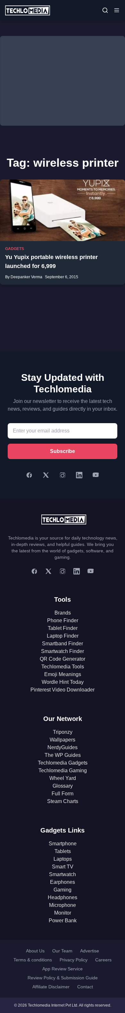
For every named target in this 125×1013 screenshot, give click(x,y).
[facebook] (34, 571)
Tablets (62, 851)
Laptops (63, 859)
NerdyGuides (62, 747)
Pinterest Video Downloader (62, 689)
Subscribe (62, 451)
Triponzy (62, 732)
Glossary (63, 786)
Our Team (62, 950)
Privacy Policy (74, 959)
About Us (35, 950)
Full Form (62, 793)
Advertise (89, 950)
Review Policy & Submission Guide (63, 977)
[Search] (105, 10)
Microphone (62, 905)
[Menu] (116, 10)
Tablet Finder (63, 628)
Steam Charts (62, 801)
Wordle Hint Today (63, 682)
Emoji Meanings (62, 674)
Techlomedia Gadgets (63, 763)
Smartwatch (62, 874)
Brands (62, 612)
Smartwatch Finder (62, 651)
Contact (85, 986)
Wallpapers (62, 739)
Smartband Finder (62, 643)
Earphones (62, 882)
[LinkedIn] (79, 475)
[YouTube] (96, 475)
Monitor (62, 913)
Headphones (62, 897)
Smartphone (63, 843)
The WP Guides (63, 755)
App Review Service (62, 968)
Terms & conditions (32, 959)
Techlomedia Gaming (62, 770)
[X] (46, 475)
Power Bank (63, 920)
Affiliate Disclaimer (51, 986)
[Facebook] (29, 475)
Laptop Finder (63, 636)
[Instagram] (62, 475)
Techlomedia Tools (62, 666)
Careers (103, 959)
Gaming (62, 889)
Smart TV (62, 866)
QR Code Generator (62, 659)
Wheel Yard (62, 778)
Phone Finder (62, 620)
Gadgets (14, 249)
